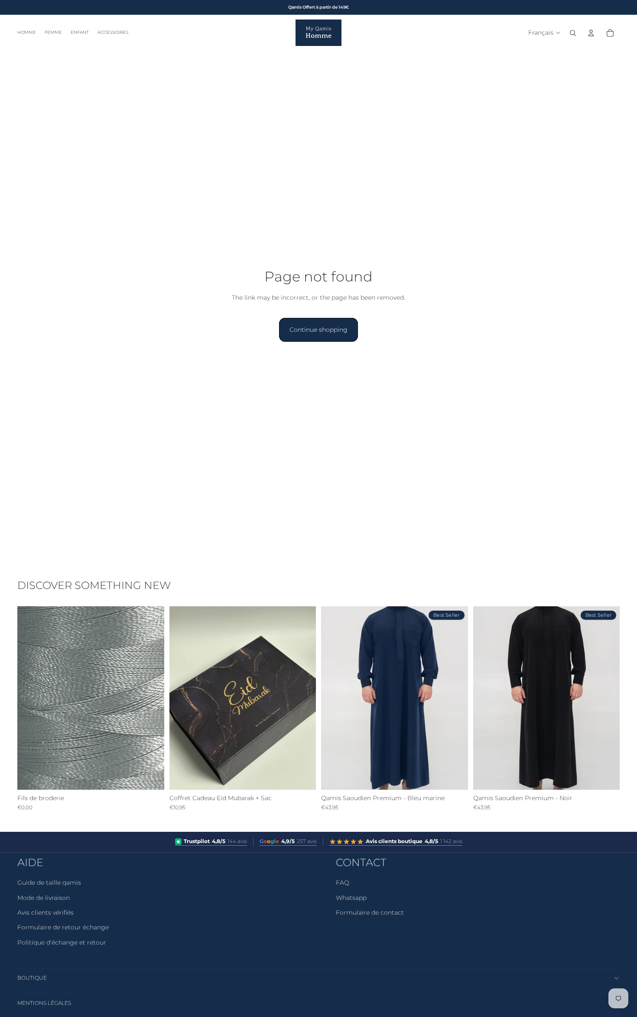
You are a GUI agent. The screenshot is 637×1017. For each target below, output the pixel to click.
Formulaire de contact (370, 912)
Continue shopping (318, 330)
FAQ (342, 882)
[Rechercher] (572, 33)
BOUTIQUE (32, 977)
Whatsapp (351, 898)
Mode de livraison (43, 898)
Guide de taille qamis (49, 882)
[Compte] (591, 33)
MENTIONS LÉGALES (44, 1003)
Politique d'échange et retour (61, 942)
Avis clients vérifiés (45, 912)
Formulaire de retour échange (63, 927)
